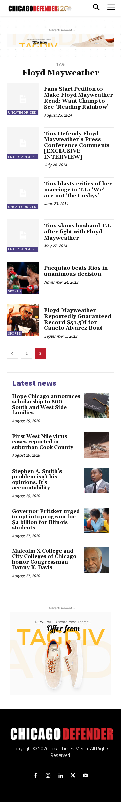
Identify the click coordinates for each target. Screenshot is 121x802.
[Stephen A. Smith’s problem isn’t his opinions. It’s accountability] (96, 480)
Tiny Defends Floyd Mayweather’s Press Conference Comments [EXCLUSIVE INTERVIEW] (77, 145)
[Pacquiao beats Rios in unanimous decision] (23, 278)
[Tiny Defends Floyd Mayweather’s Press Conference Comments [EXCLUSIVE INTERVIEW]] (23, 143)
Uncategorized (22, 112)
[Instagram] (47, 775)
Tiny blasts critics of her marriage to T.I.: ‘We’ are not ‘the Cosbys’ (78, 189)
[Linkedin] (60, 775)
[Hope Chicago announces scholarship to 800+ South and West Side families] (96, 405)
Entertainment (22, 157)
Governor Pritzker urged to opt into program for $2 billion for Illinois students (46, 519)
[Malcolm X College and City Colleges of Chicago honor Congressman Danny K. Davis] (96, 560)
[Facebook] (35, 775)
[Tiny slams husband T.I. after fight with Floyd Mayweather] (23, 235)
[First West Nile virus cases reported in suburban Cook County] (96, 445)
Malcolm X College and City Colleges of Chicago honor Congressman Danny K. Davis (44, 559)
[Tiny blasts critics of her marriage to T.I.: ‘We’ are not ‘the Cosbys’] (23, 193)
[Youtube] (85, 775)
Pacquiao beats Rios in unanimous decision (76, 271)
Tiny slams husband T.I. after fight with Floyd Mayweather (77, 231)
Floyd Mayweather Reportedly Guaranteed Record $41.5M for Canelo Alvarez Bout (77, 319)
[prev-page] (12, 353)
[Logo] (60, 734)
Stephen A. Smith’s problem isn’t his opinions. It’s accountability (37, 479)
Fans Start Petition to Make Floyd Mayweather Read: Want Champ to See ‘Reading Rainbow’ (78, 98)
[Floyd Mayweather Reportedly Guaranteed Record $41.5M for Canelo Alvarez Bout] (23, 320)
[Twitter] (73, 775)
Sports (14, 291)
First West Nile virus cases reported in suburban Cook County (43, 442)
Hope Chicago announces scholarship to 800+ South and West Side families (46, 404)
